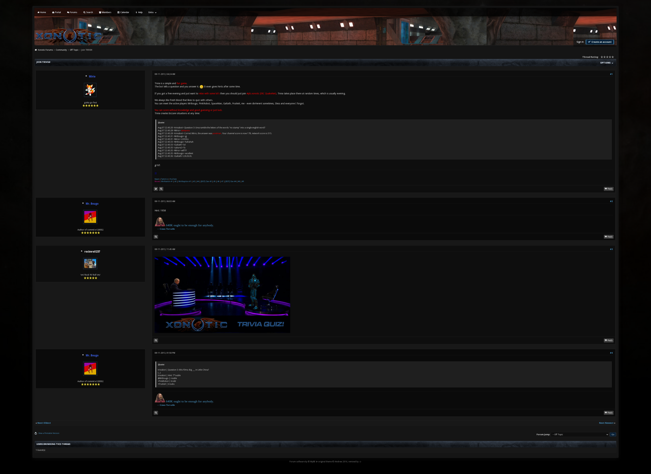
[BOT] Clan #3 (206, 181)
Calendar (124, 12)
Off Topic (74, 50)
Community (61, 50)
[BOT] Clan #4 (230, 181)
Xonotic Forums (45, 50)
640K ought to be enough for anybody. (190, 225)
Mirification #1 (167, 181)
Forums (73, 12)
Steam (157, 179)
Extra (151, 12)
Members (106, 12)
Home (43, 12)
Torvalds (170, 229)
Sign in (580, 41)
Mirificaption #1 (185, 181)
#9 (243, 181)
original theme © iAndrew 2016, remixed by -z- (339, 461)
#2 (176, 181)
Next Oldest (44, 423)
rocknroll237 (92, 251)
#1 (611, 74)
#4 (198, 181)
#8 (239, 181)
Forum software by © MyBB (302, 461)
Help (140, 12)
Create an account (601, 42)
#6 (219, 181)
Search (89, 12)
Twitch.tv (164, 179)
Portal (58, 12)
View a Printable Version (48, 433)
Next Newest (606, 423)
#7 (222, 181)
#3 (194, 181)
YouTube (173, 179)
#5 (215, 181)
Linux (163, 229)
